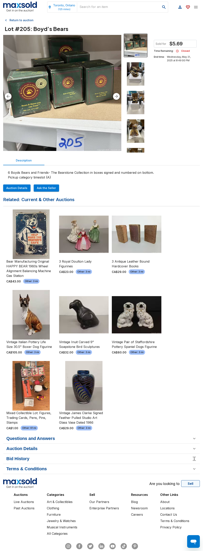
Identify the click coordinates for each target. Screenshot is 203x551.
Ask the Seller (46, 188)
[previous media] (8, 96)
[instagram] (68, 546)
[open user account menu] (180, 7)
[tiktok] (123, 546)
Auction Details (16, 188)
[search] (164, 7)
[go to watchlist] (188, 7)
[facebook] (79, 546)
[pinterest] (135, 546)
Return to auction (22, 20)
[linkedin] (101, 546)
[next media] (116, 96)
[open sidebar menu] (196, 7)
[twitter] (90, 546)
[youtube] (112, 546)
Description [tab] (24, 160)
